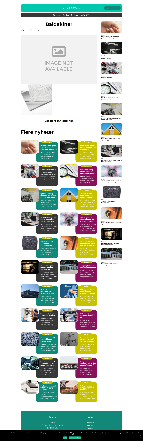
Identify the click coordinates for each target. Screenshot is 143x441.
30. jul (86, 310)
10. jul (86, 358)
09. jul (47, 382)
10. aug (47, 166)
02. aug (86, 262)
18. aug (86, 142)
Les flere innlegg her (59, 120)
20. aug (47, 142)
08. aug (47, 190)
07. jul (86, 382)
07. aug (47, 214)
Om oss (65, 15)
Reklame (56, 15)
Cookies (74, 15)
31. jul (86, 286)
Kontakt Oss (85, 15)
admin (36, 30)
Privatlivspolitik (75, 438)
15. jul (47, 358)
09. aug (86, 166)
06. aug (86, 238)
